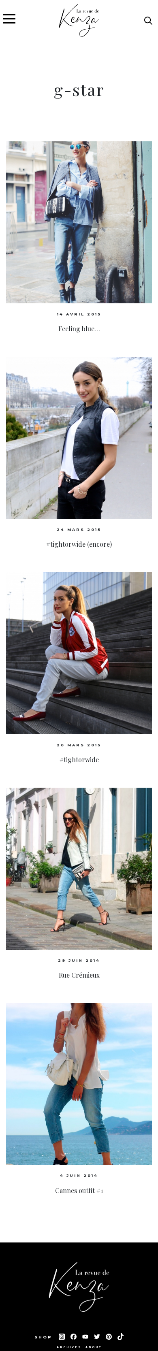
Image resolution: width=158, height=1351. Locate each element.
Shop (44, 1337)
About (93, 1347)
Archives (69, 1347)
